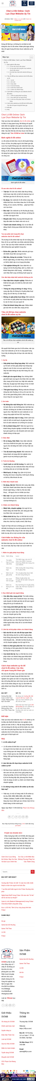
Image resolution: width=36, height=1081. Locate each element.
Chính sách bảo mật (8, 1026)
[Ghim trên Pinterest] (23, 816)
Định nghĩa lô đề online (13, 64)
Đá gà (3, 921)
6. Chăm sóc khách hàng (16, 89)
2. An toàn (12, 82)
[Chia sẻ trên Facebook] (12, 816)
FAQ (8, 109)
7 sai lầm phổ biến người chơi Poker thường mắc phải (17, 890)
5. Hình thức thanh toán (16, 87)
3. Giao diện (13, 84)
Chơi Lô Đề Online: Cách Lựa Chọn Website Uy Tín (17, 61)
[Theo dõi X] (3, 1005)
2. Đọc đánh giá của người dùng (18, 97)
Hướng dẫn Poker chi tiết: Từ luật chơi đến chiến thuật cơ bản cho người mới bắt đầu (17, 884)
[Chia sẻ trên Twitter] (16, 816)
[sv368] (12, 3)
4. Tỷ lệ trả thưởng (14, 85)
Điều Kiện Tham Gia (7, 1035)
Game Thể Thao (6, 928)
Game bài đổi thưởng (8, 925)
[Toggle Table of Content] (30, 57)
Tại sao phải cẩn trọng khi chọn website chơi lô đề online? (20, 69)
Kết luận (9, 107)
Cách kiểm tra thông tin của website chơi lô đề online (19, 92)
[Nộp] (33, 872)
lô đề (24, 720)
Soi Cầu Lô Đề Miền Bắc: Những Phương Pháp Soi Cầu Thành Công (26, 859)
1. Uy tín (12, 80)
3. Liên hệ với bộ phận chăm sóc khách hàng (20, 100)
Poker (3, 936)
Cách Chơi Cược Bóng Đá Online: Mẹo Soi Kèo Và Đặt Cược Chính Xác (9, 859)
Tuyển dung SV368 (7, 1052)
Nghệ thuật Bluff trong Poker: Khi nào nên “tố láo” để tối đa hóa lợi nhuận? (17, 896)
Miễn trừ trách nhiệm (8, 1048)
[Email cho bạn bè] (19, 816)
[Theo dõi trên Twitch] (13, 1005)
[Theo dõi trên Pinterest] (6, 1005)
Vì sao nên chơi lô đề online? (17, 66)
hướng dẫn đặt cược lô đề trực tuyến (24, 697)
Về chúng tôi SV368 (7, 1022)
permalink (18, 825)
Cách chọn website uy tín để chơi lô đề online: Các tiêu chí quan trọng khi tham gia (20, 104)
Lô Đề (23, 823)
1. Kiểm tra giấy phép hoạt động (18, 95)
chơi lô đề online (25, 121)
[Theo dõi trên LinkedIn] (10, 1005)
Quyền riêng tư (6, 1030)
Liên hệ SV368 (6, 1039)
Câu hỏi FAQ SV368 (7, 1044)
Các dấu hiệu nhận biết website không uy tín (21, 73)
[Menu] (2, 3)
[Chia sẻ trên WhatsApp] (9, 816)
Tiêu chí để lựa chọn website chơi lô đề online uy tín (19, 77)
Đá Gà (21, 972)
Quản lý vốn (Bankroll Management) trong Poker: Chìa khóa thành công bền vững (17, 902)
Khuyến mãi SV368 (7, 1057)
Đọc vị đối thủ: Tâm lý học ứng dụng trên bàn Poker (16, 909)
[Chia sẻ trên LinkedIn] (26, 816)
